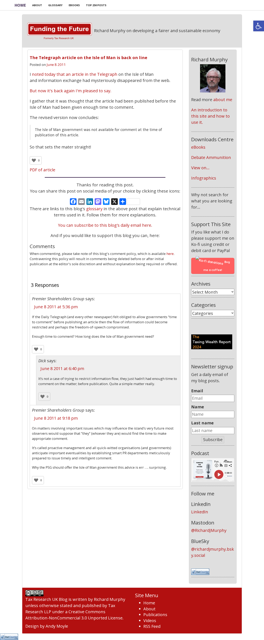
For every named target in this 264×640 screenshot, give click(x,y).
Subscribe (213, 439)
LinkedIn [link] (199, 512)
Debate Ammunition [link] (211, 157)
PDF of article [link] (42, 170)
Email (197, 391)
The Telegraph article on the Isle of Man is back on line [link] (88, 57)
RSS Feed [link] (151, 626)
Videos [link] (149, 620)
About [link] (149, 609)
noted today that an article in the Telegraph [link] (74, 74)
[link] (258, 26)
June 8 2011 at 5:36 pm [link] (56, 306)
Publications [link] (155, 614)
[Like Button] (34, 160)
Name (197, 407)
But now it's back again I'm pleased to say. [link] (70, 90)
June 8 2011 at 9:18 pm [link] (56, 418)
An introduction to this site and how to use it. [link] (211, 116)
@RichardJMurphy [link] (208, 530)
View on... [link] (200, 168)
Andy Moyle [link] (57, 626)
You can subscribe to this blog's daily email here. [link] (105, 225)
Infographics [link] (203, 178)
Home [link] (20, 5)
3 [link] (105, 273)
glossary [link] (94, 208)
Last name (202, 423)
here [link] (170, 253)
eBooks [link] (198, 147)
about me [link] (222, 99)
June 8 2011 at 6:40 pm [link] (62, 368)
